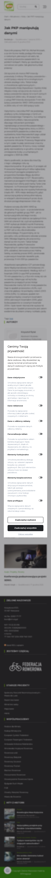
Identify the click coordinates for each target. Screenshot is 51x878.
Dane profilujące (15, 501)
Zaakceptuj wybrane (25, 520)
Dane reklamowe (15, 406)
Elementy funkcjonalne (18, 455)
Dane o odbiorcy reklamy (19, 421)
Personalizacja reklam (17, 434)
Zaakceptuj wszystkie (25, 528)
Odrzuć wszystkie (25, 534)
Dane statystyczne (16, 377)
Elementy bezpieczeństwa (20, 478)
